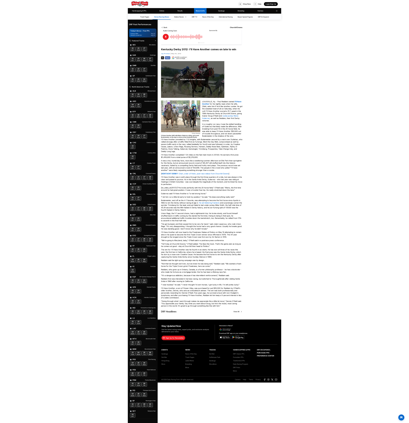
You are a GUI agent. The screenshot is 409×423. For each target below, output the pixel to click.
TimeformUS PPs (239, 361)
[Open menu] (277, 11)
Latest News (189, 361)
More (163, 364)
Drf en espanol (263, 350)
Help (244, 379)
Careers (237, 379)
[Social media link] (264, 379)
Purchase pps (263, 353)
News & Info (200, 11)
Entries (162, 11)
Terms (251, 379)
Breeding (241, 11)
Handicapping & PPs (139, 11)
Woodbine (213, 364)
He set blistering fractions (209, 203)
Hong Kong (165, 361)
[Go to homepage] (139, 4)
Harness (260, 11)
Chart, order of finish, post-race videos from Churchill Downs (195, 174)
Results (180, 11)
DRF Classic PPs (238, 354)
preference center (265, 356)
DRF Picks (236, 367)
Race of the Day (191, 354)
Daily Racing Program (240, 364)
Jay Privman (165, 53)
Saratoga (221, 11)
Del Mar (164, 357)
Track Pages (189, 357)
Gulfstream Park (214, 357)
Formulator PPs (238, 357)
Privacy (258, 379)
